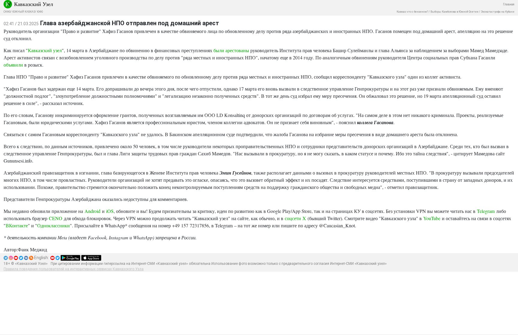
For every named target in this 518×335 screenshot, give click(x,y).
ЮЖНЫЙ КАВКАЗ (23, 11)
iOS (110, 211)
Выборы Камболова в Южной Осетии (454, 11)
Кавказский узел (45, 50)
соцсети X (295, 218)
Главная (508, 4)
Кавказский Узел (33, 3)
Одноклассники (53, 225)
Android (92, 211)
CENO (55, 218)
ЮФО (40, 11)
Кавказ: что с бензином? (412, 11)
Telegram (486, 211)
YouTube (431, 218)
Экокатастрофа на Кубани (497, 11)
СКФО (7, 11)
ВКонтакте (17, 225)
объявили (13, 64)
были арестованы (231, 50)
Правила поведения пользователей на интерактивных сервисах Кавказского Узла (74, 269)
